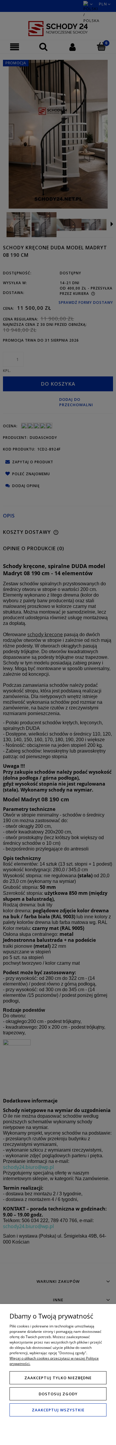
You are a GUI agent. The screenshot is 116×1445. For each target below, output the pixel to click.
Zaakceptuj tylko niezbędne (58, 1377)
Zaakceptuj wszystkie (58, 1410)
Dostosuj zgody (58, 1393)
